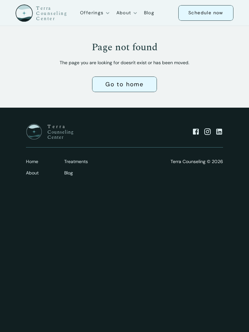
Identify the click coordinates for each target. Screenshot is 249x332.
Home (32, 161)
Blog (149, 13)
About (32, 173)
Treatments (76, 161)
